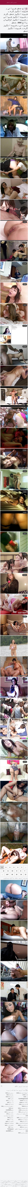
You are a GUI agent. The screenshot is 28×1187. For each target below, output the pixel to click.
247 (7, 874)
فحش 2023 (10, 1110)
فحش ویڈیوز (24, 1132)
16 (12, 874)
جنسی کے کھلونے (23, 1123)
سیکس (15, 1181)
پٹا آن (11, 1119)
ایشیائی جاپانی (8, 1106)
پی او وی (10, 1100)
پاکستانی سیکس (19, 1184)
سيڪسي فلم (24, 1181)
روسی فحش (10, 1093)
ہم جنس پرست (24, 1125)
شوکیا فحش (10, 1123)
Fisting (9, 1129)
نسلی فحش (25, 1127)
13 (25, 874)
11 (8, 871)
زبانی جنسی (24, 1112)
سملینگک (10, 1096)
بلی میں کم (10, 1112)
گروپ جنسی (24, 1104)
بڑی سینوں (24, 1110)
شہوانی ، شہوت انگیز (21, 1129)
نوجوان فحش (24, 1119)
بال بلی (11, 1113)
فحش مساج (10, 1121)
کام (26, 1094)
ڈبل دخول (10, 1104)
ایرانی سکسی (4, 1185)
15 (16, 874)
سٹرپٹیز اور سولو (22, 1113)
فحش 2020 (10, 1131)
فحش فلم (14, 1185)
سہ (27, 1096)
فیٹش (26, 1106)
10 (12, 871)
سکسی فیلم (4, 1182)
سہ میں (11, 1102)
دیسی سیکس (24, 1185)
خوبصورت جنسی (23, 1117)
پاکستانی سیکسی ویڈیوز (19, 1182)
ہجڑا (11, 1127)
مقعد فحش (25, 1102)
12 (3, 871)
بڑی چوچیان (24, 1108)
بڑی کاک (25, 1100)
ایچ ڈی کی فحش (23, 1093)
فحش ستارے (10, 1125)
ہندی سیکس (7, 1184)
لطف (12, 1108)
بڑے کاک (11, 1094)
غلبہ (11, 1098)
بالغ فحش (25, 1121)
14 (21, 874)
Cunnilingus (22, 1098)
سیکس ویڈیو (6, 1181)
